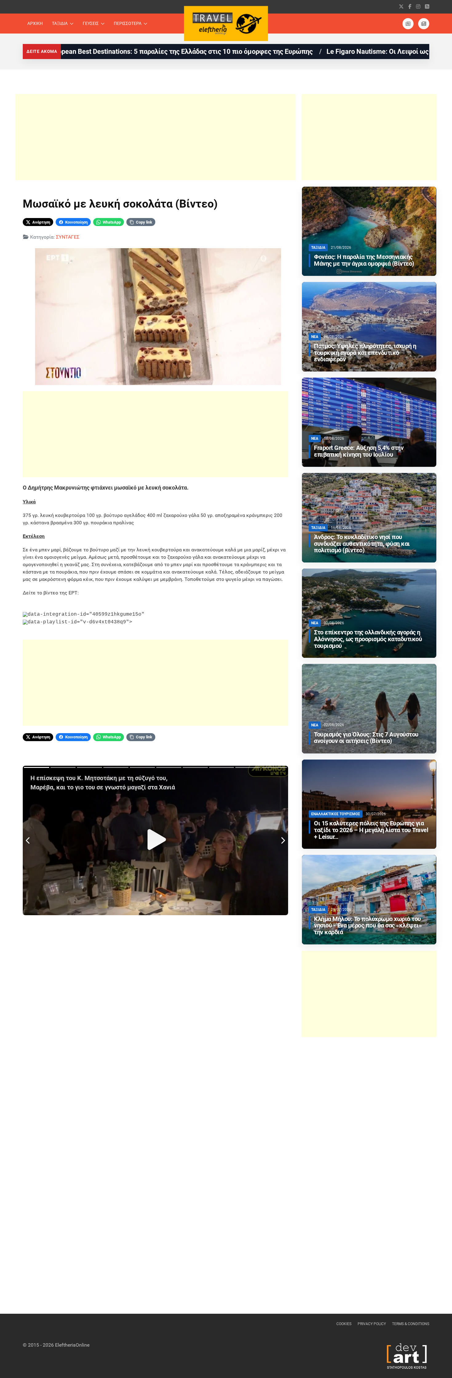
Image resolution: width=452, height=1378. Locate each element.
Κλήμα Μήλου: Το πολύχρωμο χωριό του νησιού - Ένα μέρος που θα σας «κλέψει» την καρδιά (368, 926)
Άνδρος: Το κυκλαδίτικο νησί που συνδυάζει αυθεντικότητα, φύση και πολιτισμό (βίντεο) (362, 544)
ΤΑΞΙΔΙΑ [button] (60, 23)
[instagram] (418, 7)
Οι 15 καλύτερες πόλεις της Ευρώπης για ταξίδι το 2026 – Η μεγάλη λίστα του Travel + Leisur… (371, 830)
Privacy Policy (372, 1324)
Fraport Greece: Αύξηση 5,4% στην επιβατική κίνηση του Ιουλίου (358, 451)
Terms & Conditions (410, 1324)
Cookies (343, 1324)
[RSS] (427, 7)
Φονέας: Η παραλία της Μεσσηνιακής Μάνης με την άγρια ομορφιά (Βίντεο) (364, 260)
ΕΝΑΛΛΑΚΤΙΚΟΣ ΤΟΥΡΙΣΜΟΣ (335, 814)
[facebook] (409, 7)
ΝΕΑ (314, 337)
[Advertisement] (155, 137)
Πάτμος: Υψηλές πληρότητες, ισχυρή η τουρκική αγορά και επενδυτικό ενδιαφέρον (365, 353)
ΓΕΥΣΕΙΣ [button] (91, 23)
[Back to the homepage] (226, 24)
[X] (401, 7)
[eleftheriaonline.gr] (423, 23)
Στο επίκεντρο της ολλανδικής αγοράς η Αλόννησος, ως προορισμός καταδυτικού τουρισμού (368, 639)
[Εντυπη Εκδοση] (408, 23)
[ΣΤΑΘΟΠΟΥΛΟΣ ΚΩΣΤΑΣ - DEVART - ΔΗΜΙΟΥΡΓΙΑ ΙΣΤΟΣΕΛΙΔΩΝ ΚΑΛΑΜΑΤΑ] (406, 1355)
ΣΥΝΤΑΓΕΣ (67, 237)
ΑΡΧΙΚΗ (35, 23)
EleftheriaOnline (72, 1345)
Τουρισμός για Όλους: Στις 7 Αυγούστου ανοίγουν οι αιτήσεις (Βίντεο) (366, 738)
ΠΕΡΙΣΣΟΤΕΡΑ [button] (127, 23)
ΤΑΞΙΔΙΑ (318, 247)
